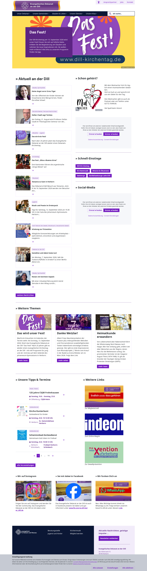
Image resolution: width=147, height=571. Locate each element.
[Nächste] (53, 455)
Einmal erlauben (95, 134)
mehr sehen (63, 360)
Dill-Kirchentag (83, 166)
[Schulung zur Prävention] (51, 242)
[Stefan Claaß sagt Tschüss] (51, 125)
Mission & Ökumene (101, 171)
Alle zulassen (98, 568)
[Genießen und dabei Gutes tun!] (51, 265)
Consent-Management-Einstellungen (85, 562)
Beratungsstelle (54, 531)
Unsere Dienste (76, 14)
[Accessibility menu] (99, 2)
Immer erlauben (111, 134)
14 (48, 456)
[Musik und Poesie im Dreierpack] (51, 218)
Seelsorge (81, 176)
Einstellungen (112, 568)
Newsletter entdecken (109, 538)
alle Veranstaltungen (25, 465)
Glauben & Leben (59, 14)
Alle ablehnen (127, 568)
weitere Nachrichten (25, 295)
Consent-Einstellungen (111, 140)
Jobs (121, 2)
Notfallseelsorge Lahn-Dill (99, 176)
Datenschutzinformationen (82, 564)
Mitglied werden (76, 533)
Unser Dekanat (23, 14)
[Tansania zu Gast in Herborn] (51, 194)
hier (39, 52)
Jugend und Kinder (55, 533)
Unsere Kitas (91, 14)
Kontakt (130, 2)
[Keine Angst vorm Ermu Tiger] (51, 104)
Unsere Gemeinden (40, 14)
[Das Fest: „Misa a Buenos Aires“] (51, 170)
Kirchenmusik (82, 171)
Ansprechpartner (110, 2)
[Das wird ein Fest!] (51, 149)
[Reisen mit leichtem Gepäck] (51, 287)
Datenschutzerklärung (95, 140)
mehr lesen (23, 360)
